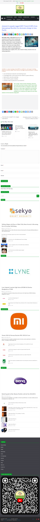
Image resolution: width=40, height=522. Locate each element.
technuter (8, 32)
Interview (33, 17)
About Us (2, 464)
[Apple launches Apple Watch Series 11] (4, 430)
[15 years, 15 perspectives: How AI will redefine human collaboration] (4, 245)
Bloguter (18, 19)
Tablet (2, 449)
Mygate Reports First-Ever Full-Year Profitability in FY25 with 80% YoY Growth (20, 344)
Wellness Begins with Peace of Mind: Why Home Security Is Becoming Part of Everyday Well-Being (20, 225)
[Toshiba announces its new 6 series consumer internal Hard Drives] (7, 125)
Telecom (20, 17)
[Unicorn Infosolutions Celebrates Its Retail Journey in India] (4, 403)
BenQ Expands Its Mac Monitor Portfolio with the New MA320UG (19, 394)
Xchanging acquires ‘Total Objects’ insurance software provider (30, 117)
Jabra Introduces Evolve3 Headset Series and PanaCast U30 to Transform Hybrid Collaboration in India (22, 303)
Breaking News (10, 17)
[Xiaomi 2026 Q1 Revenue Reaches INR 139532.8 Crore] (20, 322)
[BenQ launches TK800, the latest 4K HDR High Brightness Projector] (33, 125)
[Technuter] (2, 18)
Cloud (2, 453)
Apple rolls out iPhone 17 (12, 424)
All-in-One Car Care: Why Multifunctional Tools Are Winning (17, 239)
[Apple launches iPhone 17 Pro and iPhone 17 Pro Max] (4, 414)
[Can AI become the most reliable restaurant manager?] (4, 250)
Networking (3, 451)
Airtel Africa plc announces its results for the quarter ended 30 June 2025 (19, 349)
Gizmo (15, 17)
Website (2, 175)
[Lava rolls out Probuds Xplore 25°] (4, 298)
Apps (14, 19)
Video (2, 462)
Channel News (26, 17)
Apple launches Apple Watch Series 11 (14, 429)
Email (2, 170)
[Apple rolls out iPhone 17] (4, 425)
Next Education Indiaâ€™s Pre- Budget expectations (10, 117)
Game (23, 19)
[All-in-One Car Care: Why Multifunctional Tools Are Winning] (4, 240)
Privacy (2, 469)
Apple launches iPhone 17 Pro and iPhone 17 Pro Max (16, 413)
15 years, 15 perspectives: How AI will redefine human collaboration (18, 244)
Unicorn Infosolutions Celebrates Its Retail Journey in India (17, 402)
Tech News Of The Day (7, 188)
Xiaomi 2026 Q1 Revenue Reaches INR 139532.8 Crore (16, 335)
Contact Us (3, 467)
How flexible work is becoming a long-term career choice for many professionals (14, 234)
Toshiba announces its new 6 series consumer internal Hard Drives (6, 133)
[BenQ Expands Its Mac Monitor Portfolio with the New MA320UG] (20, 381)
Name (2, 165)
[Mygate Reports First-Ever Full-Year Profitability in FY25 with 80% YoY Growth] (4, 344)
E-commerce (9, 19)
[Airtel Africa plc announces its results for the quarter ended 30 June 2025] (4, 350)
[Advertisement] (20, 60)
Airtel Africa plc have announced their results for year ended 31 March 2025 (19, 354)
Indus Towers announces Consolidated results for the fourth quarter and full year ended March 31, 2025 (22, 361)
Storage (2, 460)
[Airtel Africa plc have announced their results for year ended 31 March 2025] (4, 355)
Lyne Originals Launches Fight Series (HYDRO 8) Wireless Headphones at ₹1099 (17, 288)
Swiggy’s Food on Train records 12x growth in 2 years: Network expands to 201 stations (24, 2)
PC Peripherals (3, 456)
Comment (3, 148)
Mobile (2, 447)
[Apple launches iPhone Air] (4, 419)
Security (2, 458)
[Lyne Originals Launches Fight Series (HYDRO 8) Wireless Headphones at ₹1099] (20, 272)
